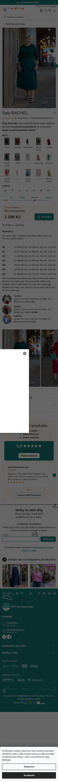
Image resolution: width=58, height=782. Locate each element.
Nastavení (29, 767)
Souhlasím (29, 775)
